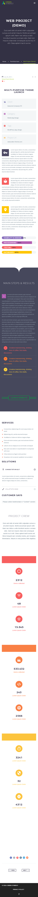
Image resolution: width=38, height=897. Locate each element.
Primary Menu (34, 3)
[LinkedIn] (24, 858)
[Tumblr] (21, 858)
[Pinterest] (17, 858)
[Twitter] (14, 858)
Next (25, 870)
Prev (13, 870)
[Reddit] (27, 858)
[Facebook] (11, 858)
